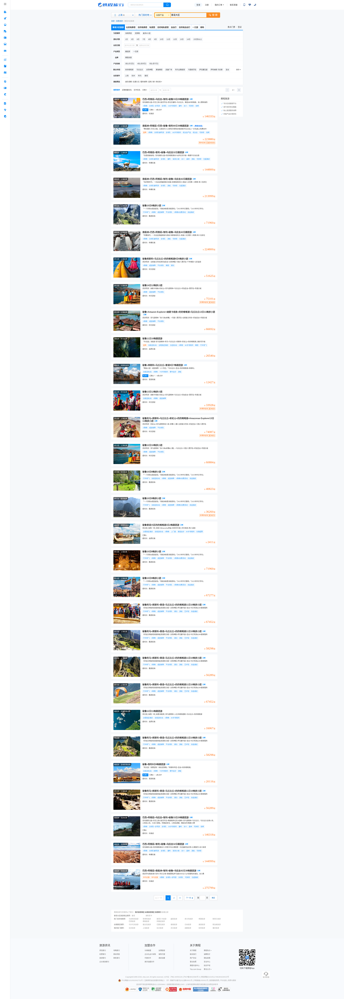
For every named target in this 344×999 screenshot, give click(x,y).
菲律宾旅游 (147, 919)
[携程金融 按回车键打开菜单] (5, 94)
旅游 (112, 21)
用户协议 (193, 958)
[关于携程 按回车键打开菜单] (5, 116)
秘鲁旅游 (119, 21)
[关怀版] (255, 4)
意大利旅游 (189, 919)
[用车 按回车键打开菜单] (5, 50)
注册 (207, 5)
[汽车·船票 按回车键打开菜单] (5, 44)
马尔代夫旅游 (133, 925)
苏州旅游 (174, 928)
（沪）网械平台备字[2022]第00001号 (178, 980)
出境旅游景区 (150, 912)
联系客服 (233, 5)
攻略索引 (116, 950)
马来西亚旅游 (133, 919)
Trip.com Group (195, 969)
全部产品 (160, 15)
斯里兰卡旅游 (161, 919)
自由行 (174, 27)
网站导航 (116, 954)
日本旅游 (188, 925)
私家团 (152, 27)
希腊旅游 (202, 919)
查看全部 (165, 912)
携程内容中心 (195, 965)
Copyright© (129, 977)
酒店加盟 (162, 958)
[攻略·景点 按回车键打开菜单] (5, 66)
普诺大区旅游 (118, 27)
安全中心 (207, 962)
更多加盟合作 (149, 962)
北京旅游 (132, 928)
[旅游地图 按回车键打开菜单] (5, 72)
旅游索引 (158, 912)
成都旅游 (188, 928)
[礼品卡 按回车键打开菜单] (5, 88)
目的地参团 (142, 27)
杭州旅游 (160, 928)
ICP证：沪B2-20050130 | (174, 977)
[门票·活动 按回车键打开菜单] (5, 38)
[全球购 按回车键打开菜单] (5, 81)
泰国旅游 (174, 925)
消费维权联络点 (213, 989)
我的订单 (218, 5)
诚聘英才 (207, 954)
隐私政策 (207, 958)
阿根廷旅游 (161, 921)
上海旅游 (146, 928)
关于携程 (193, 950)
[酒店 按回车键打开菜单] (5, 12)
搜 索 (215, 15)
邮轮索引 (116, 958)
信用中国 (185, 989)
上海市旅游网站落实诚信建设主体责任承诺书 (202, 984)
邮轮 (202, 27)
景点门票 (231, 27)
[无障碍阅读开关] (249, 4)
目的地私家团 (163, 27)
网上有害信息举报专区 (201, 989)
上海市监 (132, 989)
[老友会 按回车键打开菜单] (5, 110)
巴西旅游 (132, 921)
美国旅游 (202, 925)
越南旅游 (174, 919)
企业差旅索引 (104, 962)
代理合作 (148, 958)
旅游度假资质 (214, 980)
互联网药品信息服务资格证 (154, 980)
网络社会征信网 (146, 989)
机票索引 (102, 954)
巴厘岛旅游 (161, 925)
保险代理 (162, 954)
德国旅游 (146, 921)
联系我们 (193, 954)
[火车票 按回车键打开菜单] (5, 25)
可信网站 (171, 989)
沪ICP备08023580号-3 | (192, 977)
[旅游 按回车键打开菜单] (5, 31)
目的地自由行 (184, 27)
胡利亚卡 (149, 916)
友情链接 (162, 950)
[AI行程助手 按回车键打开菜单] (5, 59)
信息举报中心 (157, 989)
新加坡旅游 (217, 925)
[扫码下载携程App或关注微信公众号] (244, 4)
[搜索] (167, 5)
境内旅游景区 (140, 912)
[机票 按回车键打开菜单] (5, 18)
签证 (240, 27)
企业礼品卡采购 (150, 954)
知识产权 (207, 965)
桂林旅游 (202, 928)
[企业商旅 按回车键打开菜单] (5, 103)
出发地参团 (130, 27)
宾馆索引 (102, 950)
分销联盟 (148, 950)
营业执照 (193, 962)
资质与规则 (232, 980)
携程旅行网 (111, 5)
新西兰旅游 (217, 919)
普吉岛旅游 (147, 925)
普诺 (133, 916)
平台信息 (223, 980)
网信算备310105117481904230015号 (215, 977)
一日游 (195, 27)
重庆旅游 (216, 928)
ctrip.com (146, 977)
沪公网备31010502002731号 (132, 980)
